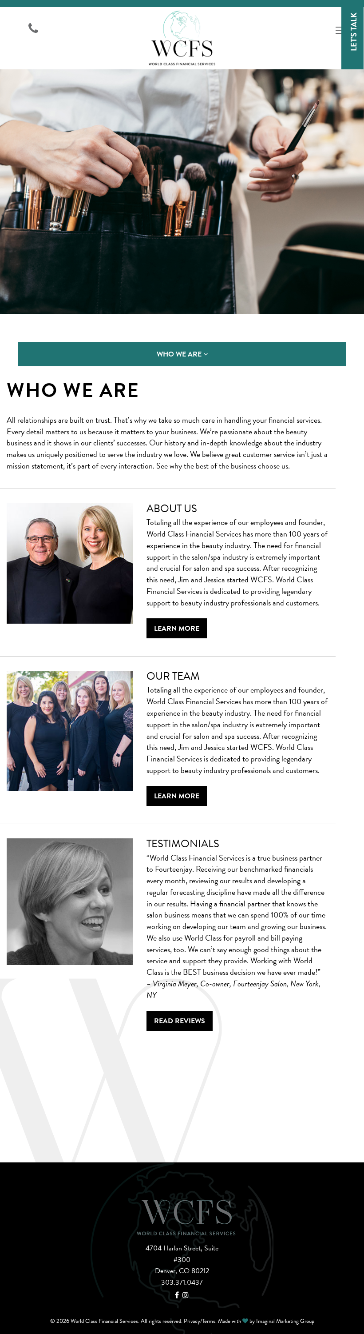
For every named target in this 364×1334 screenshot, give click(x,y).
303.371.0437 (182, 1282)
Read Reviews (179, 1021)
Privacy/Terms (199, 1321)
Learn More (176, 628)
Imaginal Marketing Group (285, 1321)
